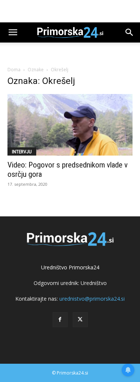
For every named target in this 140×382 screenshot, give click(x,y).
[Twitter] (80, 319)
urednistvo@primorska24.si (92, 298)
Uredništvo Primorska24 (70, 267)
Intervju (22, 151)
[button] (13, 32)
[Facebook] (60, 319)
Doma (14, 69)
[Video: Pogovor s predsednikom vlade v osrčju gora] (70, 125)
